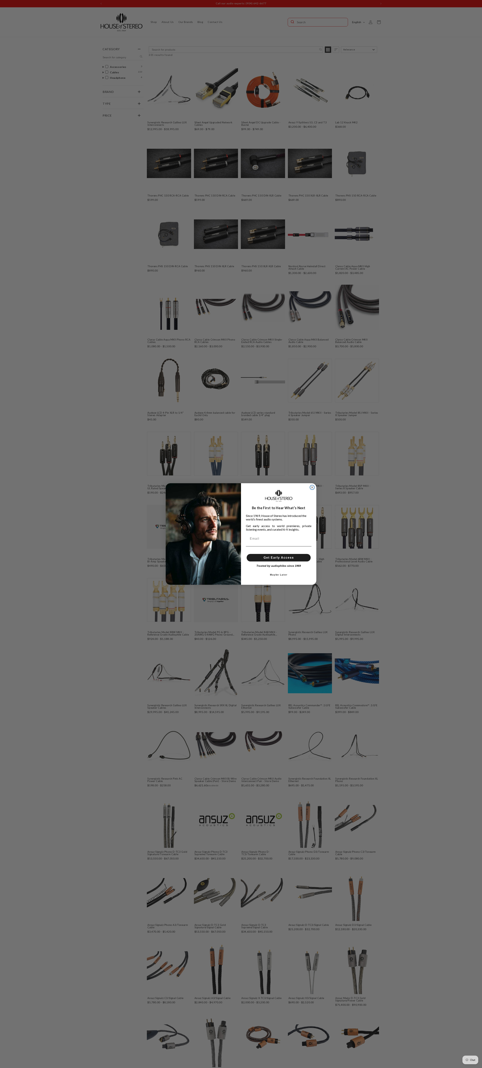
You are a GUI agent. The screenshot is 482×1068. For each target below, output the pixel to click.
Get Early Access (279, 557)
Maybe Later (279, 574)
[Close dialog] (312, 487)
